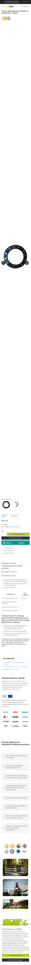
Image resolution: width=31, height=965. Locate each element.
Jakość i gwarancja (8, 550)
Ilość (2, 531)
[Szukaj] (22, 6)
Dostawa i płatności (9, 548)
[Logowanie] (25, 6)
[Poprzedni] (3, 263)
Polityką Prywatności (7, 943)
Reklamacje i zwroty (9, 553)
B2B (24, 2)
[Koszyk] (28, 6)
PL (25, 2)
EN (27, 2)
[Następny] (27, 263)
